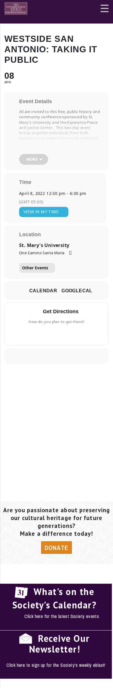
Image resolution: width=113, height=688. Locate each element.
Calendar (43, 290)
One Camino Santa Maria (42, 252)
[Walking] (68, 334)
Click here (75, 143)
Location (30, 234)
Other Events (35, 267)
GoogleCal (76, 290)
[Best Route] (38, 334)
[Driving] (47, 333)
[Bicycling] (75, 334)
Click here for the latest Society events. (62, 616)
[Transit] (58, 333)
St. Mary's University (44, 245)
